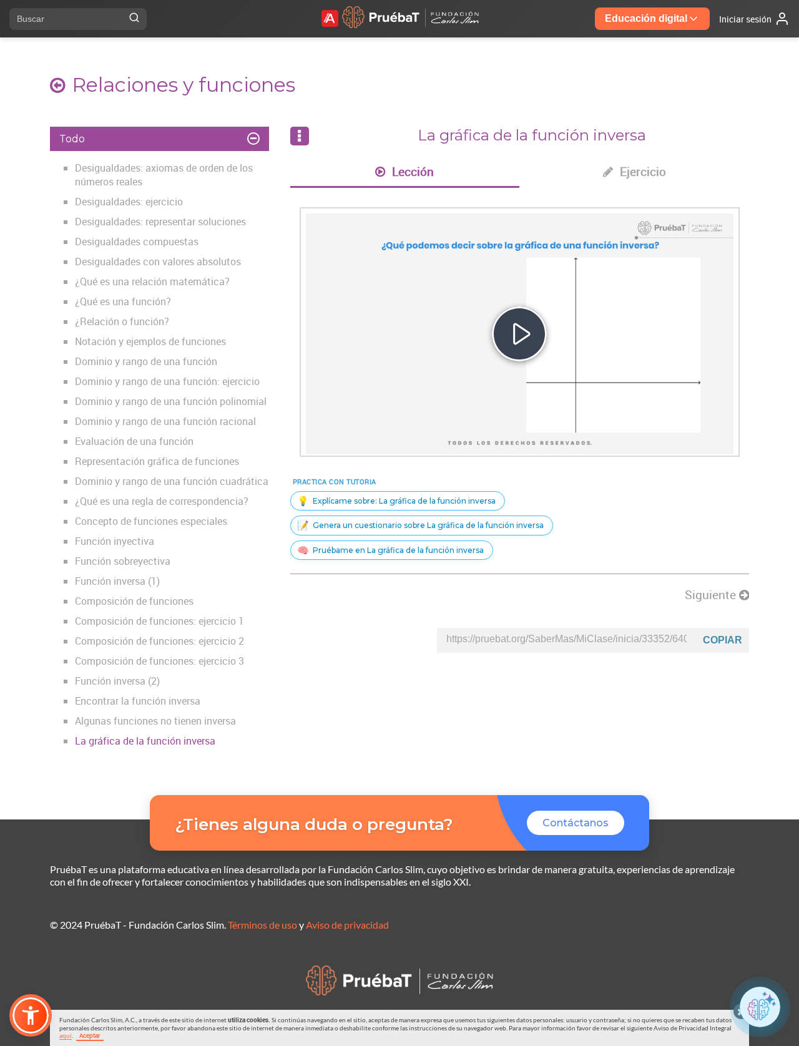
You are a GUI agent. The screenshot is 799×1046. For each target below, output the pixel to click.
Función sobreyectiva (122, 561)
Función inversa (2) (117, 681)
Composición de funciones (134, 601)
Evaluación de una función (134, 441)
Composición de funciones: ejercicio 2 (159, 641)
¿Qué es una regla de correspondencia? (161, 501)
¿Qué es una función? (123, 301)
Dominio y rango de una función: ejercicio (167, 381)
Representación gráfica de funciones (157, 461)
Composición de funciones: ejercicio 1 (159, 621)
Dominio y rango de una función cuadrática (171, 481)
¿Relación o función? (122, 321)
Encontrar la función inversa (137, 701)
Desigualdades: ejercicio (129, 201)
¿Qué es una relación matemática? (152, 281)
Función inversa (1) (117, 581)
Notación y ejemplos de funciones (150, 341)
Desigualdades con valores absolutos (158, 261)
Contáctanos (575, 823)
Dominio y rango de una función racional (165, 421)
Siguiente (712, 595)
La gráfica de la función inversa (145, 741)
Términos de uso (262, 925)
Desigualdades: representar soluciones (160, 221)
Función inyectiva (114, 541)
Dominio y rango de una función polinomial (171, 401)
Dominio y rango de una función (146, 361)
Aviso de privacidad (347, 925)
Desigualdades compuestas (137, 241)
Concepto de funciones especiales (151, 521)
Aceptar (89, 1035)
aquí (65, 1035)
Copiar (722, 640)
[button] (30, 1015)
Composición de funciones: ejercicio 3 (159, 661)
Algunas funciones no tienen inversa (155, 721)
